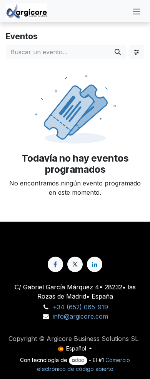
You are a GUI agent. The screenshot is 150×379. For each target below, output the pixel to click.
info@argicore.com (80, 316)
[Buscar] (118, 52)
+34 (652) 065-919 (80, 307)
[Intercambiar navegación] (136, 11)
